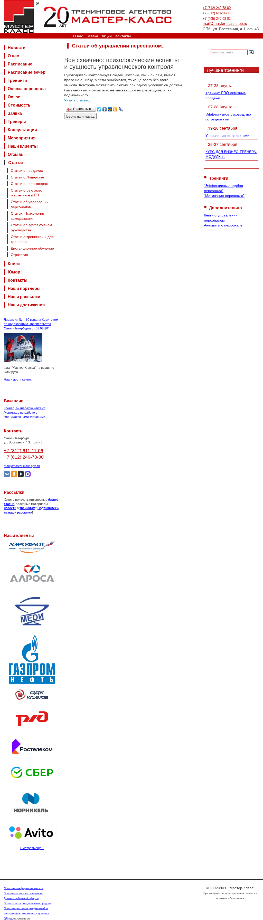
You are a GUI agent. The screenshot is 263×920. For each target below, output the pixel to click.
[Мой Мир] (110, 108)
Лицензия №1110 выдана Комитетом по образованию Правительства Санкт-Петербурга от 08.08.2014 (31, 323)
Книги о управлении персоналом (221, 217)
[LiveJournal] (121, 108)
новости (10, 508)
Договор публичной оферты (21, 898)
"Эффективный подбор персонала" (223, 188)
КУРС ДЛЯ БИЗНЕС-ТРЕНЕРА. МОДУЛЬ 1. (231, 154)
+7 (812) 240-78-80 (217, 8)
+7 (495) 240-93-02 (217, 19)
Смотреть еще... (32, 848)
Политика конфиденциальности (23, 888)
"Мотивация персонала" (224, 195)
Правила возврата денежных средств (27, 903)
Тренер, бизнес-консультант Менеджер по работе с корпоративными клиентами (24, 412)
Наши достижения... (18, 379)
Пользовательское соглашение (23, 893)
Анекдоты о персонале (223, 224)
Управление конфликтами (227, 135)
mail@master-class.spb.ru (225, 24)
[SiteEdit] (126, 108)
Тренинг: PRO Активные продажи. (225, 95)
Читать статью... (77, 99)
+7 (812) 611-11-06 (216, 13)
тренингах (27, 508)
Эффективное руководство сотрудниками (228, 116)
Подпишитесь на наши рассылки (31, 510)
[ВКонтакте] (104, 108)
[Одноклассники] (115, 108)
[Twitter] (99, 108)
